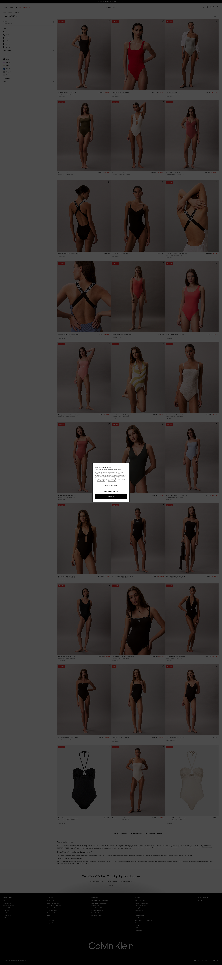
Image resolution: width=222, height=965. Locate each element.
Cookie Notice (101, 481)
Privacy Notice (112, 481)
